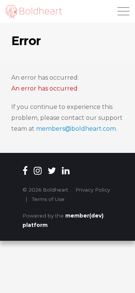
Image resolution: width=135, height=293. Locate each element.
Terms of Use (48, 199)
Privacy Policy (92, 190)
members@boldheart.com (76, 128)
